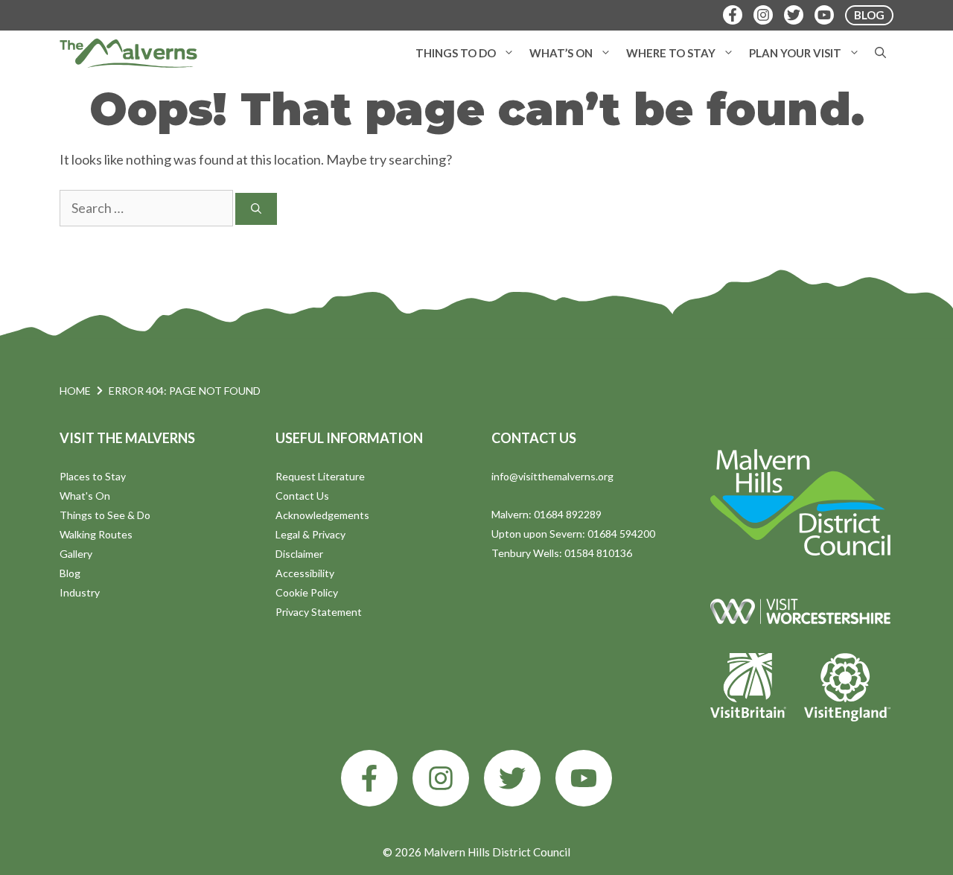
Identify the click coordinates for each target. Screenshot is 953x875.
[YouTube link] (583, 778)
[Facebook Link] (732, 15)
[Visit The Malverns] (128, 53)
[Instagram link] (440, 778)
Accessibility (304, 573)
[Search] (256, 209)
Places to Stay (93, 476)
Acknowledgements (322, 515)
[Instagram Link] (763, 15)
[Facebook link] (369, 778)
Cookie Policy (306, 592)
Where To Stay (670, 53)
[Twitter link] (512, 778)
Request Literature (320, 476)
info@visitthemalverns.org (552, 476)
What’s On (561, 53)
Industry (80, 592)
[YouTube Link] (824, 15)
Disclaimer (299, 553)
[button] (509, 53)
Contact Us (302, 495)
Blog (70, 573)
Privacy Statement (318, 611)
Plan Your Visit (795, 53)
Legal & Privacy (310, 534)
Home (75, 390)
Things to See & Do (105, 515)
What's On (85, 495)
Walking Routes (96, 534)
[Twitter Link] (793, 15)
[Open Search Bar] (880, 53)
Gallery (76, 553)
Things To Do (455, 53)
